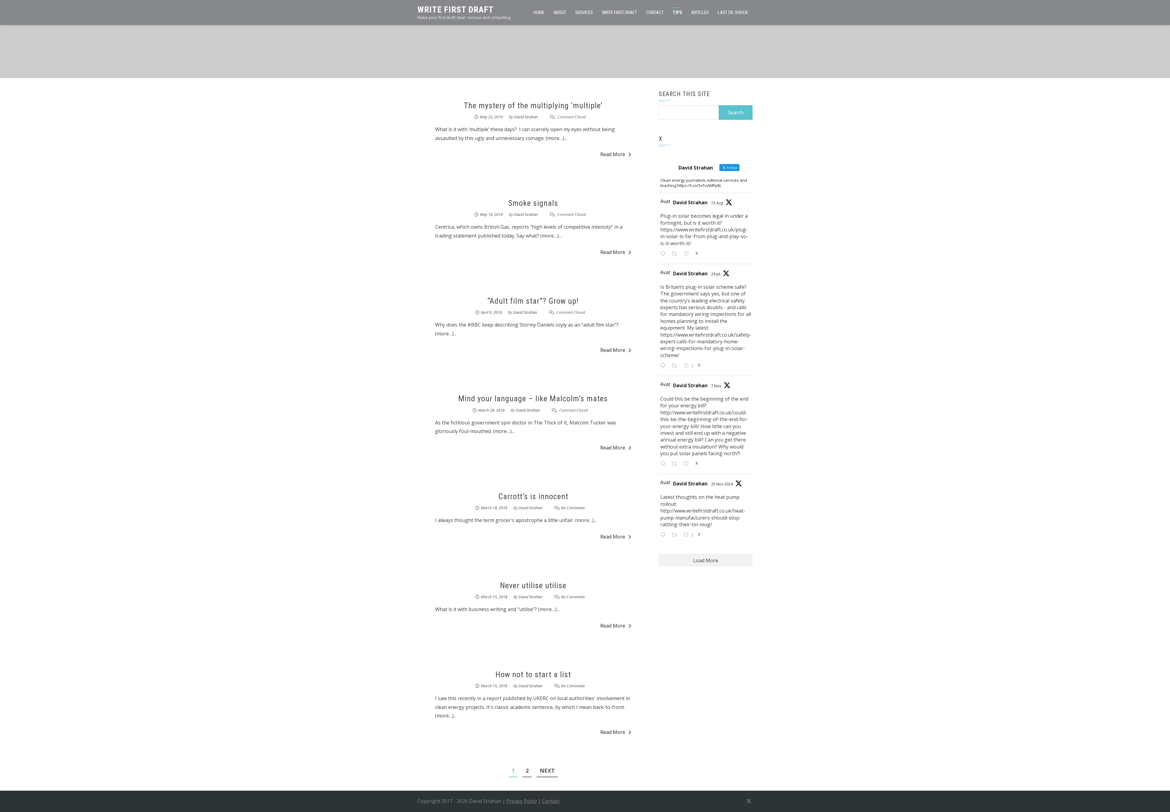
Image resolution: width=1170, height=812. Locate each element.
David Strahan (526, 117)
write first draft (455, 10)
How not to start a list (533, 674)
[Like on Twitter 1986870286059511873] (688, 465)
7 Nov (716, 385)
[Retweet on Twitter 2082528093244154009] (676, 366)
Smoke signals (533, 203)
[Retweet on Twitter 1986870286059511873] (676, 465)
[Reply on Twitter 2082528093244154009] (664, 366)
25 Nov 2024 (722, 484)
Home (539, 12)
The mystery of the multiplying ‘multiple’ (533, 105)
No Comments (573, 507)
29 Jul (715, 274)
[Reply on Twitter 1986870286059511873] (664, 465)
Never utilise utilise (533, 585)
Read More (612, 154)
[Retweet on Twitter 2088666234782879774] (676, 254)
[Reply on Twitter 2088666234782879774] (664, 254)
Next (547, 770)
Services (584, 12)
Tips (677, 12)
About (560, 12)
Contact (655, 12)
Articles (700, 12)
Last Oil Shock (733, 12)
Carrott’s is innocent (533, 496)
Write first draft (619, 12)
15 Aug (717, 203)
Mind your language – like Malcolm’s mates (533, 398)
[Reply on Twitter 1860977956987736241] (664, 535)
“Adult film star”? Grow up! (533, 301)
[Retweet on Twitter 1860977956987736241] (676, 535)
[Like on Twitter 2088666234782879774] (688, 254)
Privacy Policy (521, 801)
